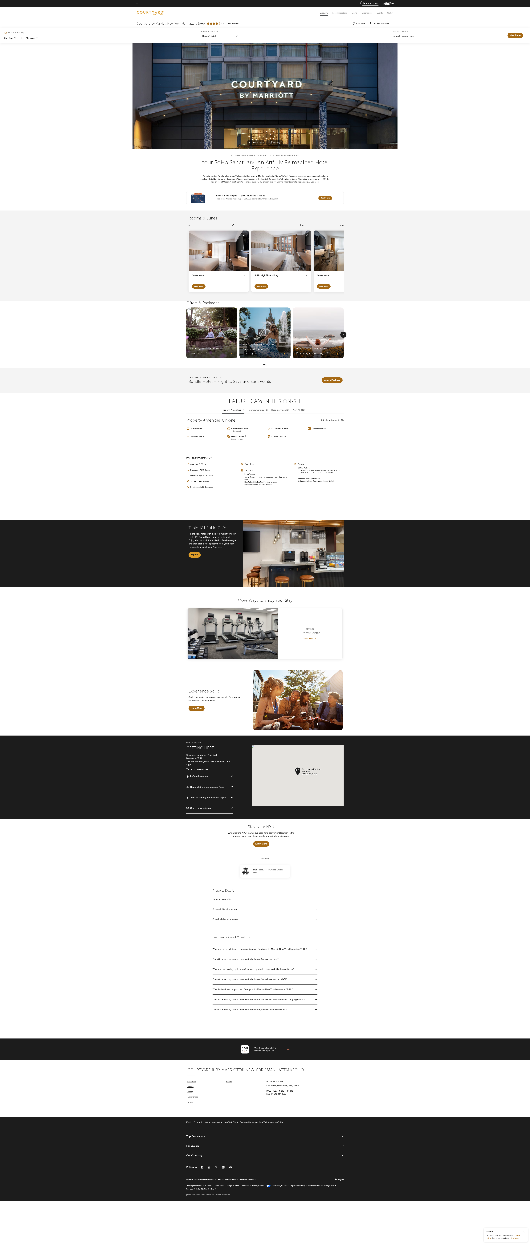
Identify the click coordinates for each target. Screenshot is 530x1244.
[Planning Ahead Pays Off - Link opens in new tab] (318, 332)
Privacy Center (257, 1186)
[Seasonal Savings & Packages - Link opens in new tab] (264, 332)
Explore (194, 554)
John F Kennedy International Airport (208, 797)
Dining (354, 13)
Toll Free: (279, 1091)
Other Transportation (200, 808)
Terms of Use (219, 1186)
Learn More (308, 638)
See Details (326, 198)
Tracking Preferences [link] (194, 1186)
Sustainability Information (225, 919)
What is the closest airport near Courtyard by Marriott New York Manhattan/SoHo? (253, 989)
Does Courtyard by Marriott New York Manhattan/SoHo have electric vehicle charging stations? (259, 999)
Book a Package (332, 380)
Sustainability (196, 428)
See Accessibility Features (201, 487)
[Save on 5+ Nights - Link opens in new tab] (211, 332)
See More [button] (315, 182)
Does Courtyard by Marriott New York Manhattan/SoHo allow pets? (246, 959)
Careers (208, 1186)
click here (514, 1238)
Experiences (367, 13)
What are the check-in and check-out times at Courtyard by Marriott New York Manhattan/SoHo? (260, 949)
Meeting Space (197, 436)
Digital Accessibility (298, 1186)
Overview (324, 13)
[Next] (343, 335)
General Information (222, 899)
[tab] (233, 410)
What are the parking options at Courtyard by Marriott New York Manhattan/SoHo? (253, 969)
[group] (265, 553)
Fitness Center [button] (237, 436)
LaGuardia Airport (199, 776)
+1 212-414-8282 (381, 23)
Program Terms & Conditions (238, 1186)
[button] (370, 3)
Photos (229, 1081)
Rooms (190, 1086)
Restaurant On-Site (239, 428)
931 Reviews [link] (233, 23)
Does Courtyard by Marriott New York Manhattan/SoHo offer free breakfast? (250, 1009)
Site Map (189, 1189)
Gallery (390, 13)
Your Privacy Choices (279, 1186)
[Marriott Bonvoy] (387, 3)
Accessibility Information (225, 909)
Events (380, 13)
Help (212, 1189)
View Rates (198, 286)
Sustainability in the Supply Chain (321, 1186)
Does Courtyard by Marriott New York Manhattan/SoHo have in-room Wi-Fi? (250, 979)
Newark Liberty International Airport (207, 787)
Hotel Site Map (201, 1189)
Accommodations (339, 13)
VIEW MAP (360, 23)
